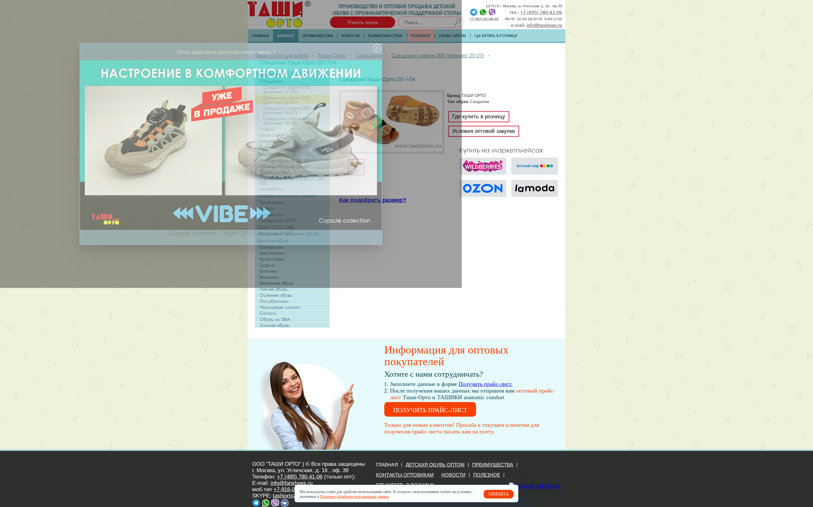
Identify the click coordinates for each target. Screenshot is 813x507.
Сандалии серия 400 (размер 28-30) (286, 120)
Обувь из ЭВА (275, 172)
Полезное (420, 35)
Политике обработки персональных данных (354, 496)
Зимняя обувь (274, 325)
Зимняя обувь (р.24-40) (285, 166)
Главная (260, 35)
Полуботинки (274, 141)
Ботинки (268, 147)
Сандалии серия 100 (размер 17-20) (286, 89)
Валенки (269, 277)
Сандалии (271, 81)
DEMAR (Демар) (275, 154)
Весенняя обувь (277, 283)
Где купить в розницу (495, 35)
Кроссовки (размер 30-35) (290, 233)
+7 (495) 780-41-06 (299, 477)
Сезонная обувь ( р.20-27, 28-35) (292, 180)
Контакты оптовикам (405, 475)
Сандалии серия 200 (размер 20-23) (286, 99)
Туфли (267, 129)
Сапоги (268, 313)
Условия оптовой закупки (483, 131)
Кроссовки (272, 135)
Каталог (285, 35)
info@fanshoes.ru (544, 25)
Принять (498, 494)
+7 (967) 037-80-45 (484, 18)
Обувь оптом (452, 35)
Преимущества (318, 35)
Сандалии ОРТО (278, 220)
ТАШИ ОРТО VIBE (275, 227)
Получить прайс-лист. (486, 384)
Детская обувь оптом (435, 464)
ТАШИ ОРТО (270, 75)
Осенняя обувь (276, 295)
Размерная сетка (385, 35)
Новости (350, 35)
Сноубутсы (272, 189)
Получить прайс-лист (430, 409)
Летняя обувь (274, 289)
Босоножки (272, 253)
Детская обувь (273, 240)
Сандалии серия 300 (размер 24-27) (286, 110)
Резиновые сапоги (280, 307)
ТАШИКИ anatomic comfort (287, 196)
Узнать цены (362, 22)
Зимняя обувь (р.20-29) (285, 160)
